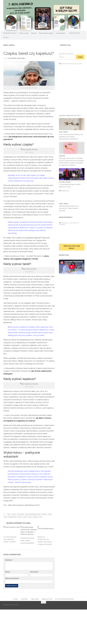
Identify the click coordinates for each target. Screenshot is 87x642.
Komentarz (9, 560)
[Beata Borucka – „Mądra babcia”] (71, 231)
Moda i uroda (23, 33)
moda (5, 517)
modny (6, 290)
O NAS (15, 599)
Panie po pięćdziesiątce (32, 160)
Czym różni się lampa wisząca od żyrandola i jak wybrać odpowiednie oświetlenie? (71, 136)
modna (22, 185)
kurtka (49, 514)
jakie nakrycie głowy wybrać (33, 514)
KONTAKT (24, 599)
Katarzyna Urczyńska (16, 58)
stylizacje (35, 517)
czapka (14, 514)
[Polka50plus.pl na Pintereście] (80, 45)
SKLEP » (6, 37)
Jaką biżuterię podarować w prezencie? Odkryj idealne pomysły (69, 208)
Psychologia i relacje (46, 33)
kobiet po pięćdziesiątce (18, 93)
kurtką (34, 439)
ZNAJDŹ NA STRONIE (66, 53)
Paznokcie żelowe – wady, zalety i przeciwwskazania (28, 540)
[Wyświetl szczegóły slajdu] (71, 81)
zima (40, 517)
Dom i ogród (63, 132)
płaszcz (20, 517)
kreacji (30, 251)
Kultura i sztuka (64, 182)
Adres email (34, 572)
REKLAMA (35, 599)
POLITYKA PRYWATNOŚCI (64, 599)
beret (9, 514)
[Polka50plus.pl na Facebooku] (74, 45)
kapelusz (44, 514)
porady (25, 517)
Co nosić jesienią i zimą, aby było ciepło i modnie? (9, 539)
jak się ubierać (20, 514)
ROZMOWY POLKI (10, 33)
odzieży (6, 101)
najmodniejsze (32, 431)
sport (30, 517)
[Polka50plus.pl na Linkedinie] (83, 45)
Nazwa (7, 572)
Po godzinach (60, 33)
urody (50, 467)
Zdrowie (34, 33)
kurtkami (15, 428)
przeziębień (10, 114)
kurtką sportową (28, 243)
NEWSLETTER (74, 33)
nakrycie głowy (12, 517)
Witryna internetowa (12, 578)
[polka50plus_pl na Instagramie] (77, 45)
